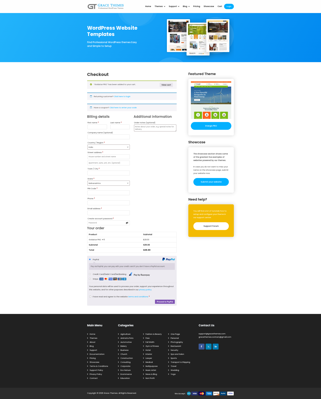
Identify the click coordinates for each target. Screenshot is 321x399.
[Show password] (127, 222)
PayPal (96, 259)
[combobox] (109, 147)
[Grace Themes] (105, 7)
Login (229, 6)
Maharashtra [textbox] (95, 183)
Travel (173, 366)
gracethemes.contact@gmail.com (215, 337)
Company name (100, 132)
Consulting (126, 362)
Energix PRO (211, 125)
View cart (166, 85)
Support (173, 6)
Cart (220, 6)
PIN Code (93, 188)
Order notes (144, 122)
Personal (175, 338)
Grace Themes (111, 393)
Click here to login (122, 96)
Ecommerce (126, 374)
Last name (116, 122)
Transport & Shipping (180, 362)
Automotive (126, 342)
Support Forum (211, 226)
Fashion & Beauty (154, 334)
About (92, 342)
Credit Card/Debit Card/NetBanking (110, 274)
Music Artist (151, 370)
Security (174, 350)
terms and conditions (138, 296)
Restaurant (176, 346)
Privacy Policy (96, 374)
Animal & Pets (127, 338)
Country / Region (96, 142)
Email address (95, 208)
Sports (174, 358)
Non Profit (150, 378)
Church (124, 354)
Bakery (124, 346)
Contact (94, 378)
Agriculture (126, 334)
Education (125, 378)
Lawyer (149, 358)
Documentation (97, 354)
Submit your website (211, 181)
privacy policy (145, 289)
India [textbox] (91, 147)
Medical (149, 362)
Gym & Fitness (152, 346)
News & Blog (151, 374)
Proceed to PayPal (165, 302)
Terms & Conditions (99, 366)
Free (148, 338)
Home (148, 6)
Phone (91, 198)
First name (93, 122)
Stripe (96, 279)
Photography (177, 342)
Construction (127, 358)
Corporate (125, 366)
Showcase (209, 6)
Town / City (94, 168)
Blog (185, 6)
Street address (95, 152)
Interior (149, 354)
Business (125, 350)
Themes (159, 6)
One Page (175, 334)
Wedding (175, 370)
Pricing (196, 6)
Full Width (150, 342)
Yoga (173, 374)
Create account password (101, 218)
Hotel (148, 350)
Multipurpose (152, 366)
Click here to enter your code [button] (123, 107)
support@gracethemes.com (212, 333)
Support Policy (96, 370)
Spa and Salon (177, 354)
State (91, 178)
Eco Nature (126, 370)
